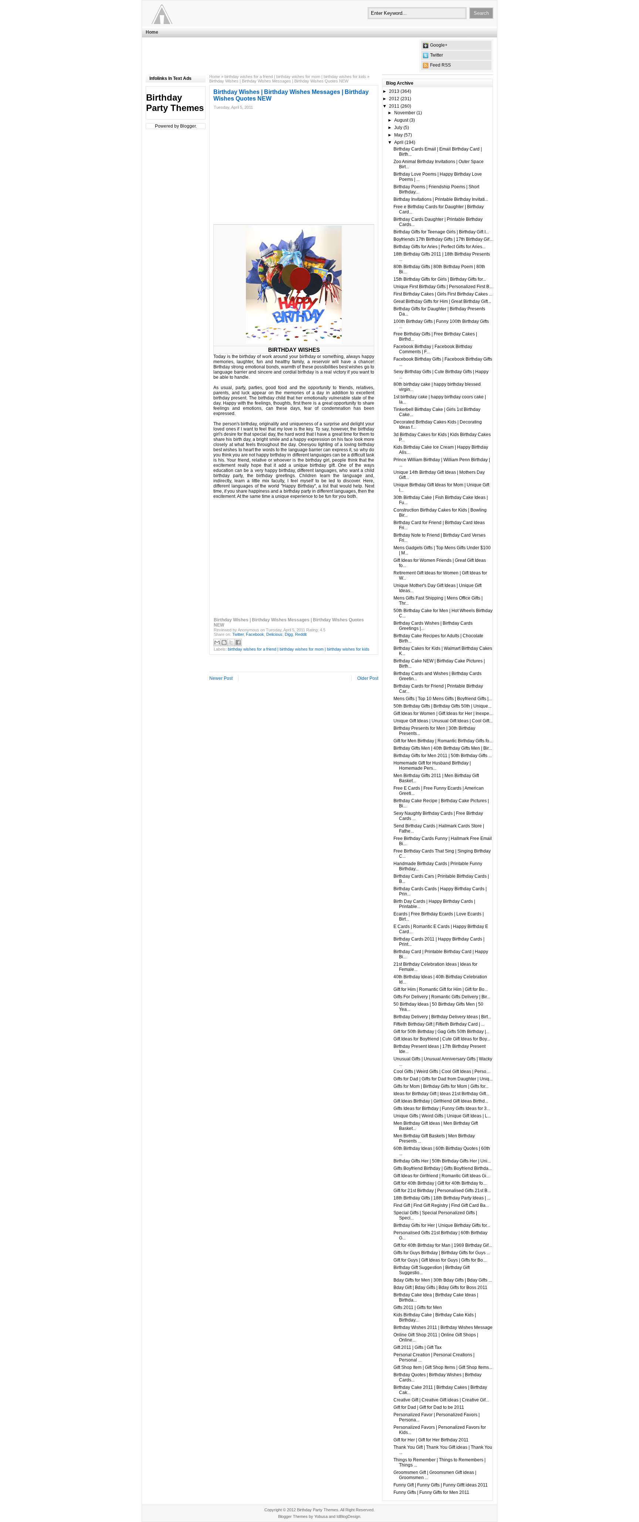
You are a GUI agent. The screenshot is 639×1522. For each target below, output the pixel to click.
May (398, 135)
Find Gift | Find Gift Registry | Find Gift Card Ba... (441, 1205)
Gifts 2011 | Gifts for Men (417, 1307)
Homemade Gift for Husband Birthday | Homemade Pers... (432, 765)
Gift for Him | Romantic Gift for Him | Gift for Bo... (440, 989)
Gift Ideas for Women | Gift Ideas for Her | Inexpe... (443, 713)
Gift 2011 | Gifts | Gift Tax (417, 1347)
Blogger (188, 126)
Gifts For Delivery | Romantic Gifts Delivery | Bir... (441, 996)
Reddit (301, 634)
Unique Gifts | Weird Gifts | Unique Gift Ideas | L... (442, 1115)
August (401, 120)
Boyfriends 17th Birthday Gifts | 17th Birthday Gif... (443, 239)
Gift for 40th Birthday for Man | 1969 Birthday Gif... (442, 1245)
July (398, 127)
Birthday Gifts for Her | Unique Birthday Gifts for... (441, 1225)
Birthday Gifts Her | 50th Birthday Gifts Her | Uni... (442, 1161)
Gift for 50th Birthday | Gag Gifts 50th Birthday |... (441, 1031)
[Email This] (217, 642)
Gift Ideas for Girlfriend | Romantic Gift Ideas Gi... (441, 1175)
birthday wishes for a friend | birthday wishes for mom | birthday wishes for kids (295, 76)
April (398, 142)
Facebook (255, 634)
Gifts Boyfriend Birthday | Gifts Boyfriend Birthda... (442, 1168)
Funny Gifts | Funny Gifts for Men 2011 (431, 1492)
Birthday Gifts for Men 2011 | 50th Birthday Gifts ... (442, 755)
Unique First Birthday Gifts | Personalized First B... (443, 286)
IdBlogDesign (348, 1516)
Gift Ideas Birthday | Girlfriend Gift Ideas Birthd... (440, 1101)
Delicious (274, 634)
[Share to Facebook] (238, 642)
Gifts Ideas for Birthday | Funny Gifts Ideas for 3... (441, 1108)
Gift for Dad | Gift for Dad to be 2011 (428, 1407)
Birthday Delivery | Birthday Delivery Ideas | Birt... (442, 1016)
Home (152, 32)
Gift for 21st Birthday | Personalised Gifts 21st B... (442, 1190)
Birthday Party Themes (175, 102)
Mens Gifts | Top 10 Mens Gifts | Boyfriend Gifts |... (442, 698)
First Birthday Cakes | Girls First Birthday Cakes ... (442, 294)
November (404, 112)
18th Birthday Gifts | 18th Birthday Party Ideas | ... (441, 1198)
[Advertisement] (280, 55)
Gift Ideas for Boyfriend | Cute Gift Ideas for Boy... (441, 1039)
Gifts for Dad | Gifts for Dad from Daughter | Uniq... (443, 1078)
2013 (394, 91)
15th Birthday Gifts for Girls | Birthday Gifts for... (439, 279)
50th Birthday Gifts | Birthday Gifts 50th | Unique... (442, 706)
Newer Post (221, 678)
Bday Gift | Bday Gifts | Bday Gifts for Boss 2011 (440, 1287)
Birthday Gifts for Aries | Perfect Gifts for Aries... (439, 246)
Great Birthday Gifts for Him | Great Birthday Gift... (442, 301)
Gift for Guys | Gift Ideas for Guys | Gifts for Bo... (439, 1260)
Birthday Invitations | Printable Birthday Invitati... (440, 199)
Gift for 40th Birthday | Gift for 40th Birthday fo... (439, 1183)
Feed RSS (440, 65)
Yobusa (321, 1516)
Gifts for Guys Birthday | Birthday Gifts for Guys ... (441, 1252)
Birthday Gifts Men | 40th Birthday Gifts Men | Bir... (442, 748)
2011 (394, 106)
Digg (289, 634)
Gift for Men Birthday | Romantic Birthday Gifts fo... (443, 740)
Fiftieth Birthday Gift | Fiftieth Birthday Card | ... (438, 1024)
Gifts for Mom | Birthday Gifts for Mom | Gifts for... (440, 1086)
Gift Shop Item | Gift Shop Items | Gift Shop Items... (442, 1367)
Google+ (438, 45)
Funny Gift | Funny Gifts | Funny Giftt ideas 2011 (440, 1485)
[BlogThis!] (224, 642)
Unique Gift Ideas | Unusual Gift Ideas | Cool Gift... (443, 720)
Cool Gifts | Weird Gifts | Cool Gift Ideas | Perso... (441, 1071)
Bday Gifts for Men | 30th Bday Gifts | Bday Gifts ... (442, 1280)
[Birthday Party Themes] (191, 13)
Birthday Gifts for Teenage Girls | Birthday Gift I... (441, 231)
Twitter (436, 55)
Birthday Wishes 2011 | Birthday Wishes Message (443, 1327)
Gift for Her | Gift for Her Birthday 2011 (431, 1439)
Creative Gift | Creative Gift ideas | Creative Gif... (441, 1400)
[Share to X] (231, 642)
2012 (394, 98)
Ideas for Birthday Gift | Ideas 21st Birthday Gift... (441, 1093)
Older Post (367, 678)
